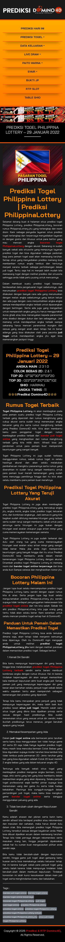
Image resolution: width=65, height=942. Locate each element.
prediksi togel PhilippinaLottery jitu (20, 917)
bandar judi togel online (14, 893)
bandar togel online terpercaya (18, 897)
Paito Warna (31, 63)
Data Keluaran (31, 45)
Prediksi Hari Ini (32, 28)
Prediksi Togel (31, 37)
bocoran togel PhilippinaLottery (18, 901)
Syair (31, 71)
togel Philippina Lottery (14, 921)
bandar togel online (37, 893)
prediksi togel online (13, 909)
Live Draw (31, 54)
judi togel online (11, 905)
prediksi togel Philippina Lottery (40, 909)
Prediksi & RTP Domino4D (43, 930)
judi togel (40, 901)
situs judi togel (46, 917)
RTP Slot (32, 88)
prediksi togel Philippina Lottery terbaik (22, 913)
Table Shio (32, 97)
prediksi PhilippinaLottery (33, 905)
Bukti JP (32, 80)
